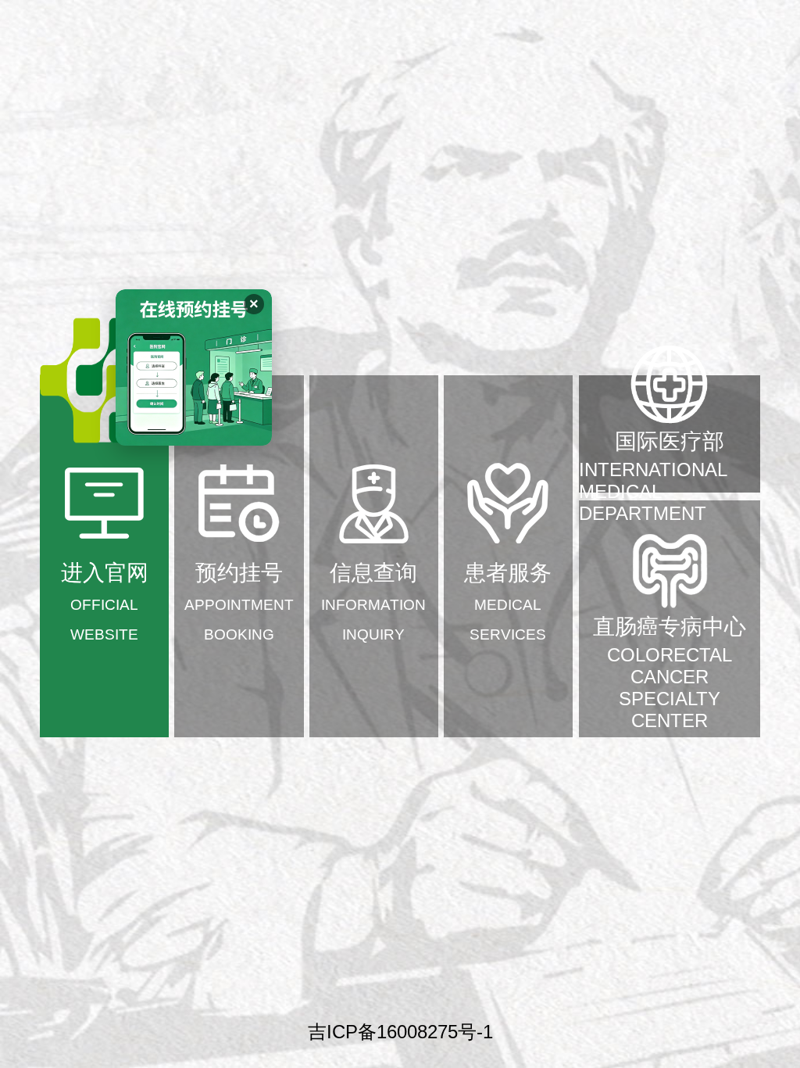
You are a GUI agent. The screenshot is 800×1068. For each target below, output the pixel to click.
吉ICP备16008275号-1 (400, 1031)
